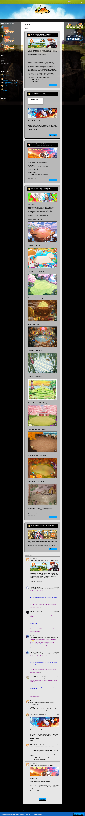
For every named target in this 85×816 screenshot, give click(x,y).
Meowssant (16, 64)
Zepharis (33, 611)
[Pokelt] (27, 642)
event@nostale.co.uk (32, 509)
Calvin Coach (34, 676)
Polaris (32, 587)
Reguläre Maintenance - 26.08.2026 (11, 78)
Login (77, 1)
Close (82, 814)
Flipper (5, 26)
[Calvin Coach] (27, 686)
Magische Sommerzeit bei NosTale (10, 85)
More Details (76, 814)
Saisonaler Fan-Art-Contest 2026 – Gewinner (40, 188)
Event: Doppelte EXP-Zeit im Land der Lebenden (41, 34)
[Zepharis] (27, 621)
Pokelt (32, 636)
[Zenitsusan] (27, 570)
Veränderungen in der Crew (52, 588)
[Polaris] (27, 597)
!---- (35, 101)
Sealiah (5, 35)
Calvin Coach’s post (37, 588)
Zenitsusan (5, 76)
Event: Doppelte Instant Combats (10, 82)
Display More (42, 799)
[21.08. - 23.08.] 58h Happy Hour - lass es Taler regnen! (42, 525)
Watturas (6, 44)
